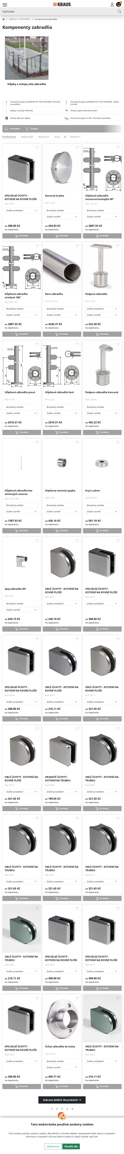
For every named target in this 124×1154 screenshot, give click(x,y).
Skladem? (75, 136)
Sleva (57, 136)
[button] (5, 19)
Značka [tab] (34, 128)
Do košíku (23, 235)
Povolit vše (71, 1146)
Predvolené (9, 136)
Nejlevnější (27, 136)
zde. (96, 1136)
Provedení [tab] (15, 128)
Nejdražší (43, 136)
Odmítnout (53, 1146)
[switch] (66, 137)
